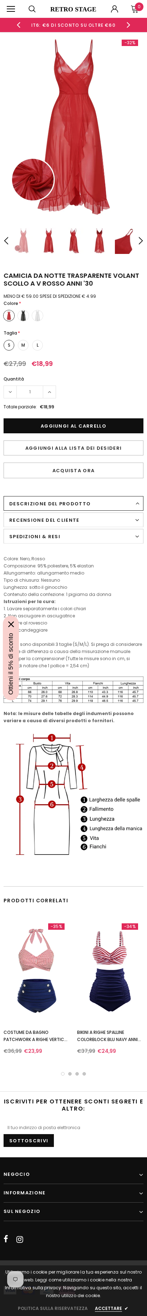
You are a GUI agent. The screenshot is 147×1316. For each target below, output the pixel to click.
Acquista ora (73, 470)
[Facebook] (6, 1239)
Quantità (14, 379)
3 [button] (77, 1074)
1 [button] (63, 1074)
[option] (73, 25)
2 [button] (70, 1074)
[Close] (11, 624)
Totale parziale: (20, 407)
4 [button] (84, 1074)
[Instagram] (19, 1239)
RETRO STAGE (73, 9)
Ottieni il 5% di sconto (10, 664)
